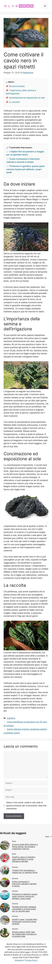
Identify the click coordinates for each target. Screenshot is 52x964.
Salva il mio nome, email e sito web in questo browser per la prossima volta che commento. (26, 805)
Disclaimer (19, 960)
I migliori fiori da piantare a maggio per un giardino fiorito (24, 871)
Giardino (11, 718)
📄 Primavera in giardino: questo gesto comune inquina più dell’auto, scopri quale (25, 169)
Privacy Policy (31, 960)
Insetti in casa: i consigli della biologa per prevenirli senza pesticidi (24, 921)
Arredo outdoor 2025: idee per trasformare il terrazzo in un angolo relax (24, 934)
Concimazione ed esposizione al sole (27, 98)
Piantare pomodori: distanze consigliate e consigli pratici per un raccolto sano (24, 909)
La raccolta (14, 102)
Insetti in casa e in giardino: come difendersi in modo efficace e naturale (23, 859)
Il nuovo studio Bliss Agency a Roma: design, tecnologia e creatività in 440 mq (25, 846)
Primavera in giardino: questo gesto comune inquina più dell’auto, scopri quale (24, 896)
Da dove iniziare (17, 86)
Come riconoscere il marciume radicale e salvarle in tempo (24, 883)
